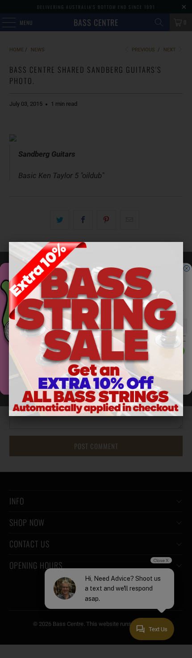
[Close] (183, 242)
